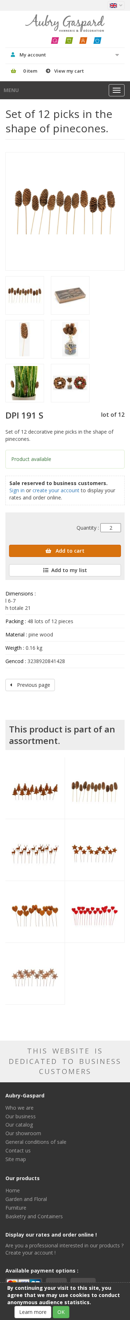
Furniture (15, 1207)
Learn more (33, 1311)
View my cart (69, 71)
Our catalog (19, 1124)
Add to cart (69, 550)
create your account (55, 490)
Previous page (33, 684)
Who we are (19, 1107)
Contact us (18, 1150)
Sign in (17, 490)
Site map (15, 1159)
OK (61, 1311)
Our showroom (23, 1133)
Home (12, 1190)
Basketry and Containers (34, 1216)
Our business (20, 1116)
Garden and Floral (26, 1199)
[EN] (116, 5)
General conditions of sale (35, 1141)
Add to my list (69, 570)
